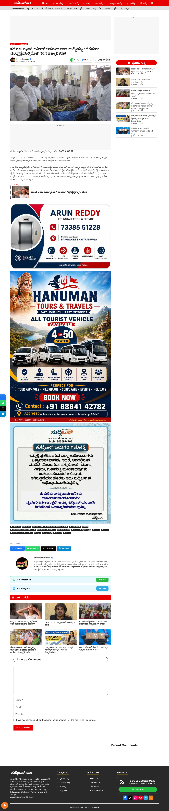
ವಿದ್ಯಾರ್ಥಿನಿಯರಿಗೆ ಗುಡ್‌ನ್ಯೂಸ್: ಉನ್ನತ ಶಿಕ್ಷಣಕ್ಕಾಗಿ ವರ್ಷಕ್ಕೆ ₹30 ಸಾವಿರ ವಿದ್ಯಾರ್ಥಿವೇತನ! (59, 649)
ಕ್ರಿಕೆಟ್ (82, 8)
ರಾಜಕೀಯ (58, 8)
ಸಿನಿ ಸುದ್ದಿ (143, 3)
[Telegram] (3, 414)
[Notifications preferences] (4, 805)
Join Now (102, 580)
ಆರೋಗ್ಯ (86, 3)
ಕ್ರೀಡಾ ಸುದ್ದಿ (131, 3)
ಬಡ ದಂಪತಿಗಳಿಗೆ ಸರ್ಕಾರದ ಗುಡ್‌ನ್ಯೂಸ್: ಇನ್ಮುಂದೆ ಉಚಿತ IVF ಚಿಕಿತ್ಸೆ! (94, 648)
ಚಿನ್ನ (94, 8)
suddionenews (24, 59)
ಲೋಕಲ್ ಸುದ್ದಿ (73, 3)
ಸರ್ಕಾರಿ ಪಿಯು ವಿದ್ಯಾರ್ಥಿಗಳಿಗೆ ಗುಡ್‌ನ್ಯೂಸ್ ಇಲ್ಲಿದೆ (60, 623)
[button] (152, 3)
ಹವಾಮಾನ (107, 8)
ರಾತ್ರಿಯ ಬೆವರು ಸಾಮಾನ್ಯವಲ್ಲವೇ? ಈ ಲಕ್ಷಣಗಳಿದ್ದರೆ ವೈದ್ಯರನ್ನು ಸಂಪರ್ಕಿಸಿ (23, 622)
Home (45, 3)
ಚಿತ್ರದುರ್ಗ (29, 8)
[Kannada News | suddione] (22, 3)
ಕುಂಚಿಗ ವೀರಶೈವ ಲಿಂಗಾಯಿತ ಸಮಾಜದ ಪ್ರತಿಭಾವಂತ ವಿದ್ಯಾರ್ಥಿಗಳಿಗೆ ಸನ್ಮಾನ (93, 622)
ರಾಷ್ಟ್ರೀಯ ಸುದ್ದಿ (116, 3)
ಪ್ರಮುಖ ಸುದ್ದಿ (58, 3)
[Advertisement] (60, 28)
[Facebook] (3, 397)
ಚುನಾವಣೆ (68, 8)
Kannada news (18, 8)
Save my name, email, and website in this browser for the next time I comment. (56, 720)
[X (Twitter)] (3, 408)
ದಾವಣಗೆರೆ (39, 8)
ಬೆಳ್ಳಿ (100, 8)
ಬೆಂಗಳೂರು (49, 8)
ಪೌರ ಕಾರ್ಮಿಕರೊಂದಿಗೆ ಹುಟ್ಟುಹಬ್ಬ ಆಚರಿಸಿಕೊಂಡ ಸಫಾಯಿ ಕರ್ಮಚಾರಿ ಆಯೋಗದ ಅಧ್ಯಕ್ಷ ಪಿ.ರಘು (23, 649)
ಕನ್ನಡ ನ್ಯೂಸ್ (125, 8)
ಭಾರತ (88, 8)
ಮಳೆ (75, 8)
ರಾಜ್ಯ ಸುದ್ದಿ (98, 3)
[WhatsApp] (3, 403)
